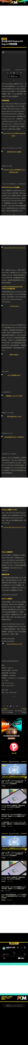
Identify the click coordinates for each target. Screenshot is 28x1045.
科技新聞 (4, 38)
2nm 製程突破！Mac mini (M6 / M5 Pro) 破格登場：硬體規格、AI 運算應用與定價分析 (13, 823)
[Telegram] (14, 72)
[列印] (20, 72)
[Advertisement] (14, 20)
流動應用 (3, 900)
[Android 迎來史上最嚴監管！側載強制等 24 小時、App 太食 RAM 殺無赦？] (14, 796)
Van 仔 (8, 69)
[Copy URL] (17, 72)
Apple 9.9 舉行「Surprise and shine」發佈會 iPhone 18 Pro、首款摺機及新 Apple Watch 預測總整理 (13, 782)
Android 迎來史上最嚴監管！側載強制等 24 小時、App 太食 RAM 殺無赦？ (13, 806)
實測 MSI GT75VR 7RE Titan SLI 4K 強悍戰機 (7, 711)
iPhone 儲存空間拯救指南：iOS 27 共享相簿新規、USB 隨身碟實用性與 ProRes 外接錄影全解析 (13, 896)
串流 (2, 818)
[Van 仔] (14, 747)
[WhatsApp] (10, 72)
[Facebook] (7, 72)
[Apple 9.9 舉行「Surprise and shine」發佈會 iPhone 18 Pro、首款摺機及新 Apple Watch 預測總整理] (14, 771)
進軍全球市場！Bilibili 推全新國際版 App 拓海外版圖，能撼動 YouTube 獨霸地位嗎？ (13, 815)
